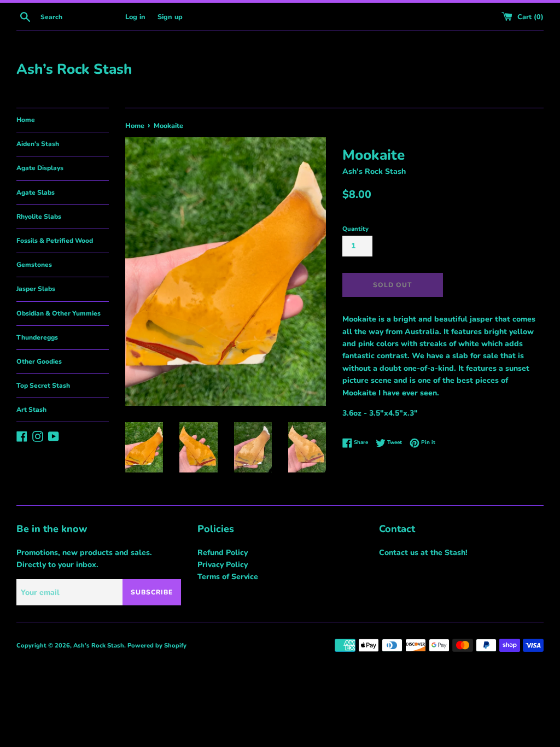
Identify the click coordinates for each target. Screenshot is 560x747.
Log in (135, 16)
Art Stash (31, 409)
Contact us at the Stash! (423, 552)
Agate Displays (39, 168)
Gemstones (34, 264)
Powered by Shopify (156, 645)
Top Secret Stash (43, 385)
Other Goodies (39, 361)
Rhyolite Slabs (38, 216)
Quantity (355, 229)
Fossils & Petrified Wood (54, 240)
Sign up (170, 16)
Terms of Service (227, 576)
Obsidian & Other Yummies (58, 313)
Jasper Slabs (35, 288)
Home (25, 119)
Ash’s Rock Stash (74, 69)
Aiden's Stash (37, 143)
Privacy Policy (222, 564)
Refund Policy (222, 552)
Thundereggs (37, 337)
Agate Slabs (35, 192)
